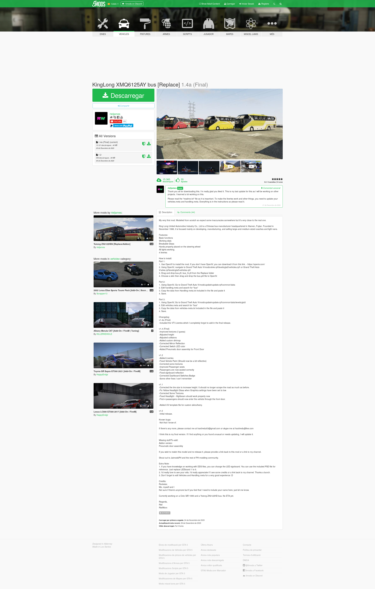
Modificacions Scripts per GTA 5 (173, 568)
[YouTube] (121, 117)
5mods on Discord (253, 575)
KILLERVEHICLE (104, 333)
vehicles (115, 258)
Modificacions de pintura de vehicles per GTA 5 (177, 556)
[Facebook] (118, 117)
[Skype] (114, 117)
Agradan (184, 182)
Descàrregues (168, 182)
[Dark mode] (274, 3)
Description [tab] (166, 212)
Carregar (230, 3)
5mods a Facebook (254, 570)
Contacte (247, 544)
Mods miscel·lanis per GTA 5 (172, 583)
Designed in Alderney (102, 543)
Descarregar (126, 95)
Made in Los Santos (101, 546)
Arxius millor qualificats (211, 565)
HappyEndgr (102, 374)
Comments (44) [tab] (187, 212)
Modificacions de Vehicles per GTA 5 (175, 549)
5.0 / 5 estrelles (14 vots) (273, 182)
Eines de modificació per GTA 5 (173, 544)
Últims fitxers (207, 544)
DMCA (246, 560)
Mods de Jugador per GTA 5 (172, 573)
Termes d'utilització (252, 555)
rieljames (115, 114)
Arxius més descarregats (212, 560)
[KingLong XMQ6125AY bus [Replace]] (220, 124)
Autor (180, 188)
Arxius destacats (208, 549)
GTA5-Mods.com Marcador (213, 570)
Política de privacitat (252, 549)
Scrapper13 (102, 293)
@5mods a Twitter (253, 565)
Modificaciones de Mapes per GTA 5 (175, 578)
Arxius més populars (210, 555)
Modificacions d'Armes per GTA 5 (174, 563)
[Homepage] (111, 117)
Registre (265, 3)
